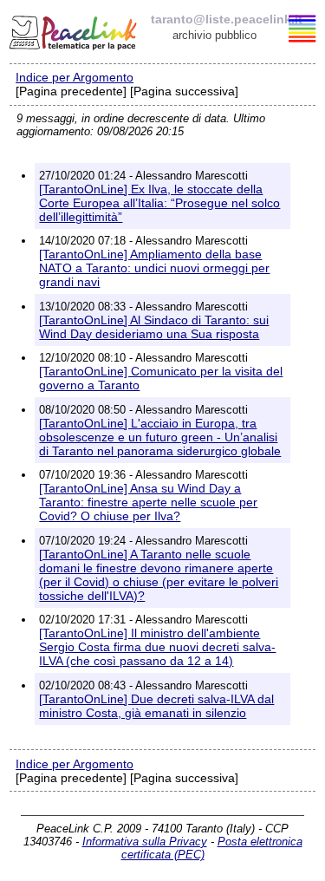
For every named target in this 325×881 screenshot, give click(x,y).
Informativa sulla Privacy (144, 841)
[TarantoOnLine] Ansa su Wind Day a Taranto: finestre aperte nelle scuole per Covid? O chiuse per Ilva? (148, 502)
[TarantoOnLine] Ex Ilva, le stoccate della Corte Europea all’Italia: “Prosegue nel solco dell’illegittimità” (159, 203)
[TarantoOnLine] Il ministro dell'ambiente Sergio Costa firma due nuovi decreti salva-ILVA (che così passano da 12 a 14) (157, 647)
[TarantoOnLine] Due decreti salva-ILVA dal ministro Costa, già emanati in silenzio (156, 706)
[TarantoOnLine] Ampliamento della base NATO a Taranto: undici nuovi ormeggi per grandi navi (154, 268)
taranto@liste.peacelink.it (226, 19)
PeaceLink (75, 30)
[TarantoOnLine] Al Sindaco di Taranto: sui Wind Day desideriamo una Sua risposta (154, 327)
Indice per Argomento (74, 77)
